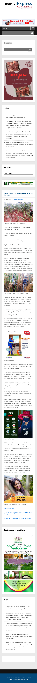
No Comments (18, 199)
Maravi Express (14, 677)
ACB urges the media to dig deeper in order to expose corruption (18, 513)
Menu (5, 28)
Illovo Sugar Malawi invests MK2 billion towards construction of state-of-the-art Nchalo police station (19, 144)
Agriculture (7, 508)
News (12, 508)
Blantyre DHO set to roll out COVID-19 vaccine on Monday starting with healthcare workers (18, 517)
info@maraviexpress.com (21, 679)
